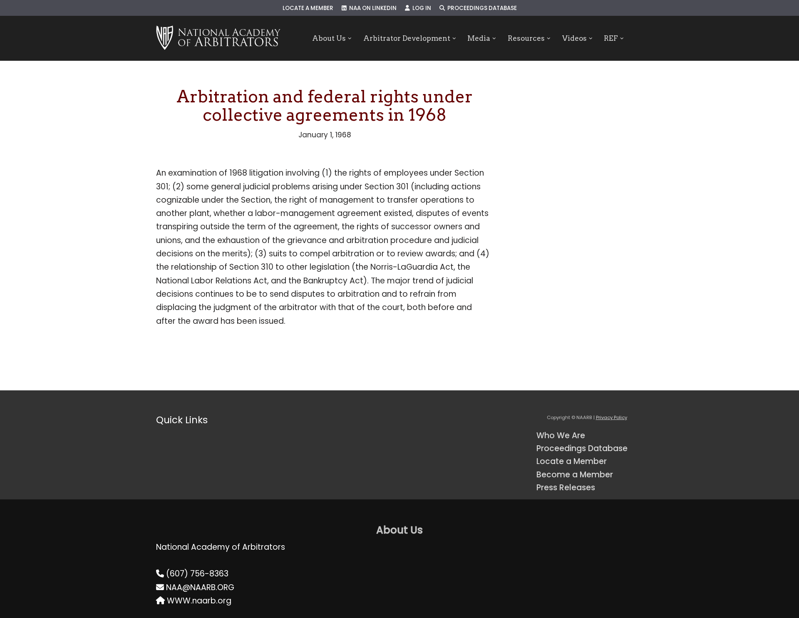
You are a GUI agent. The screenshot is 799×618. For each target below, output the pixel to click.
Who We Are (560, 435)
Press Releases (565, 487)
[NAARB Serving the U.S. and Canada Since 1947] (218, 38)
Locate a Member (308, 8)
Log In (420, 8)
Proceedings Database (481, 8)
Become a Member (574, 474)
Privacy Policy (611, 417)
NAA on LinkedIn (372, 8)
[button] (350, 38)
